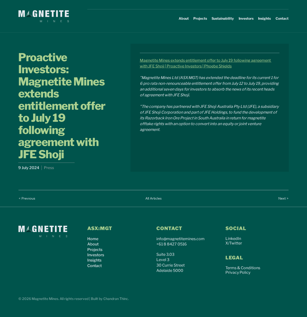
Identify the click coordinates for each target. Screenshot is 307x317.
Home (92, 239)
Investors (95, 255)
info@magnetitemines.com (180, 239)
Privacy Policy (237, 272)
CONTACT (169, 228)
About (93, 244)
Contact (94, 265)
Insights (94, 260)
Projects (94, 249)
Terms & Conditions (242, 268)
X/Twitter (233, 243)
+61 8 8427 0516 (171, 244)
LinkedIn (233, 238)
